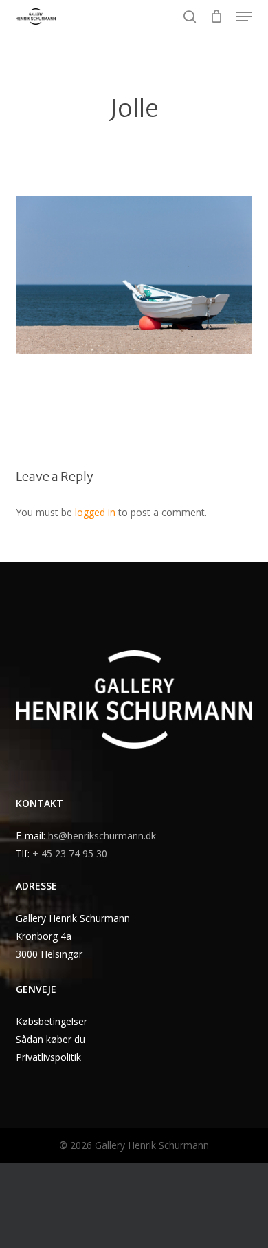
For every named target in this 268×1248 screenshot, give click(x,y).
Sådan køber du (50, 1039)
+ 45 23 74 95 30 (69, 853)
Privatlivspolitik (48, 1057)
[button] (244, 16)
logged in (95, 512)
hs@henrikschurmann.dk (102, 835)
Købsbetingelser (51, 1021)
